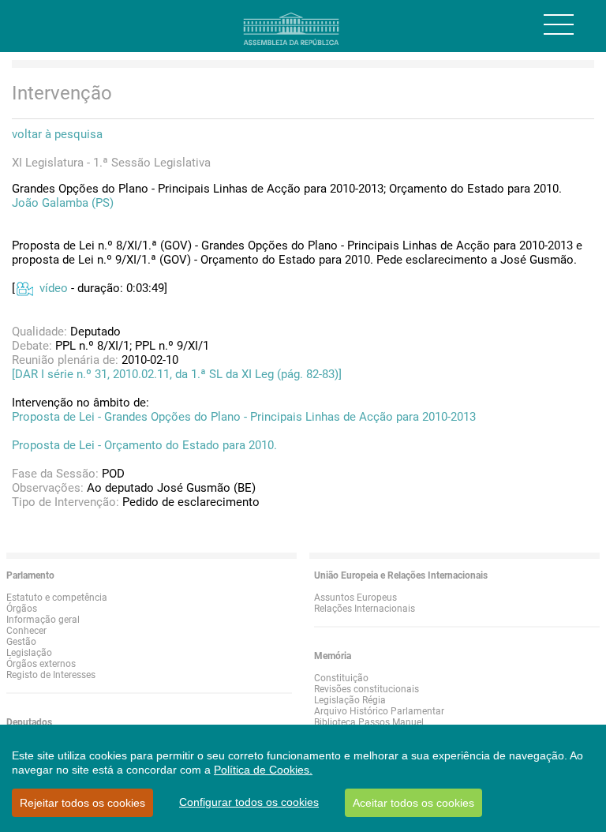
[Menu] (558, 24)
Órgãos (21, 608)
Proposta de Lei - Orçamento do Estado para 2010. (144, 445)
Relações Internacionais (364, 608)
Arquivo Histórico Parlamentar (379, 711)
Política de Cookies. (263, 769)
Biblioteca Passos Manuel (369, 722)
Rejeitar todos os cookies (82, 802)
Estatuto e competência (56, 597)
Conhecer (26, 630)
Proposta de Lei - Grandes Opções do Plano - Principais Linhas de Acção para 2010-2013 (244, 417)
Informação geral (43, 619)
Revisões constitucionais (366, 689)
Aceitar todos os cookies (413, 802)
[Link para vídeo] (24, 288)
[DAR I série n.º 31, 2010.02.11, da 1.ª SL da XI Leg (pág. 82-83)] (177, 374)
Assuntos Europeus (355, 597)
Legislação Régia (350, 700)
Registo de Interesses (50, 674)
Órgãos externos (41, 663)
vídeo (53, 288)
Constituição (341, 678)
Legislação (29, 652)
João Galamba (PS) (63, 203)
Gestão (21, 641)
